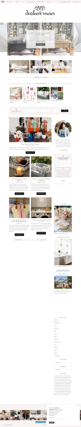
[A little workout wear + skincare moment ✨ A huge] (15, 415)
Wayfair (55, 353)
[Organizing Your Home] (63, 265)
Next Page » (43, 240)
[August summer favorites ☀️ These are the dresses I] (5, 415)
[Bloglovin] (63, 150)
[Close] (79, 405)
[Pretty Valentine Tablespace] (63, 231)
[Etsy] (65, 150)
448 (38, 239)
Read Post (40, 44)
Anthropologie (57, 322)
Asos (55, 325)
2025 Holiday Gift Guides (30, 144)
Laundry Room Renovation (41, 220)
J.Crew (55, 333)
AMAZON (56, 319)
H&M (55, 331)
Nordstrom (56, 339)
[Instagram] (62, 150)
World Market (57, 355)
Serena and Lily (57, 342)
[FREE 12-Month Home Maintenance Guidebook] (63, 288)
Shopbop (56, 347)
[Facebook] (59, 150)
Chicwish (56, 328)
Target (55, 350)
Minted (55, 336)
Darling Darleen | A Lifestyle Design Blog (40, 10)
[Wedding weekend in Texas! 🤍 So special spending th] (25, 415)
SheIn (55, 344)
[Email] (67, 150)
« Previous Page (18, 240)
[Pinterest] (60, 150)
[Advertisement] (63, 194)
